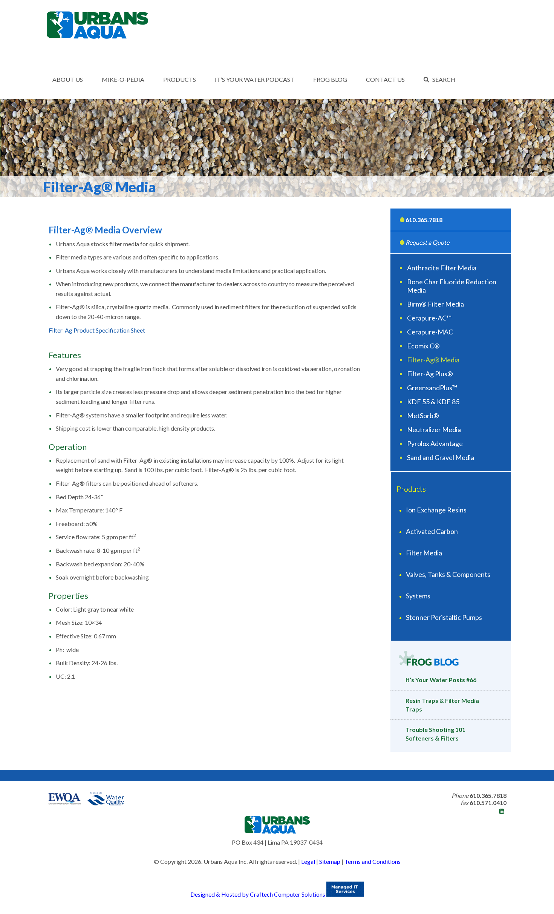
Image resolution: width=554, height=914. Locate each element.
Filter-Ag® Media (433, 360)
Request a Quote (426, 242)
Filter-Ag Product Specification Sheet (97, 330)
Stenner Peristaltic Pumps (444, 617)
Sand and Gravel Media (440, 457)
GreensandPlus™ (432, 387)
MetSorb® (423, 415)
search (444, 79)
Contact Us (385, 79)
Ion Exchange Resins (436, 510)
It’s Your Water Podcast (254, 79)
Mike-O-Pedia (123, 79)
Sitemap (329, 861)
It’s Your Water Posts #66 (441, 679)
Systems (418, 596)
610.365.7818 (424, 219)
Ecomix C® (423, 346)
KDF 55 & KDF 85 (433, 401)
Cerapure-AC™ (429, 318)
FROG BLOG (330, 79)
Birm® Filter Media (435, 304)
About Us (67, 79)
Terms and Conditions (372, 861)
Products (179, 79)
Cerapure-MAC (430, 332)
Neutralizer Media (434, 429)
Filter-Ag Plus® (430, 374)
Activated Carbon (432, 531)
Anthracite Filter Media (441, 268)
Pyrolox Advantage (435, 443)
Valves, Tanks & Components (448, 574)
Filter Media (424, 553)
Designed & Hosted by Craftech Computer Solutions (258, 894)
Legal (308, 861)
